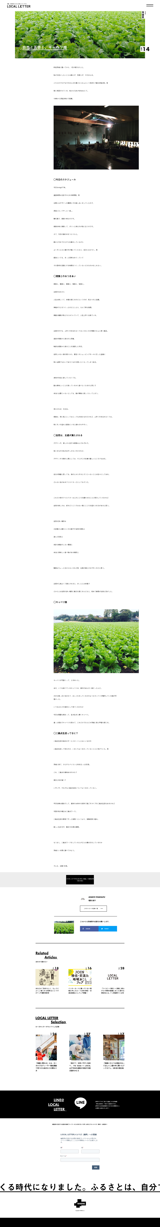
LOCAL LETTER (18, 6)
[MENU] (150, 5)
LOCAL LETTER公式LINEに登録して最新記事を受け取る (80, 880)
